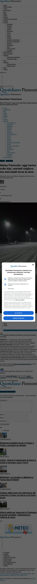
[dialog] (18, 292)
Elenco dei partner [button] (20, 300)
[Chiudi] (33, 264)
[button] (18, 288)
